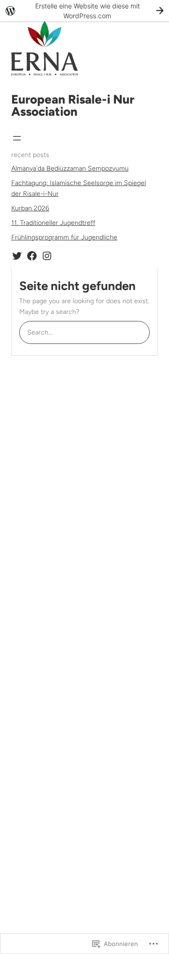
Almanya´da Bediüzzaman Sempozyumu (70, 168)
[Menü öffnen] (17, 138)
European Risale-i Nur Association (72, 105)
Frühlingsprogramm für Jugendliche (64, 237)
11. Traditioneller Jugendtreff (53, 223)
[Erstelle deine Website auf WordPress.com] (84, 10)
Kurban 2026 (30, 208)
